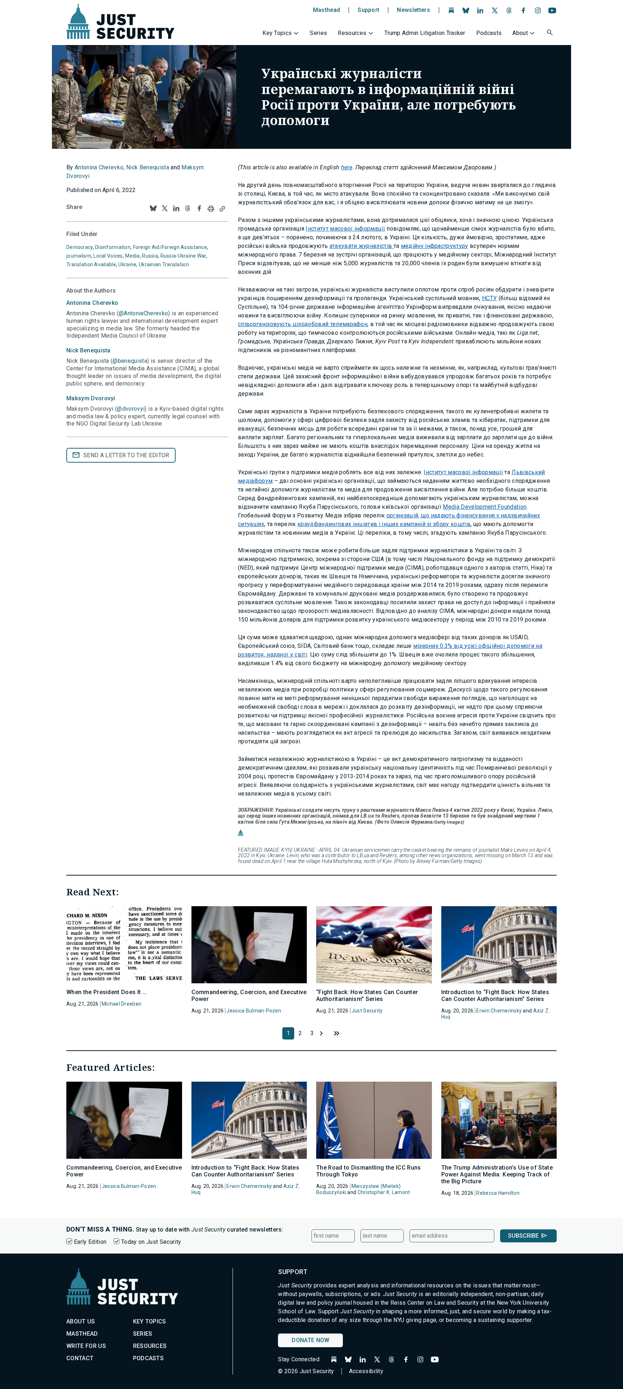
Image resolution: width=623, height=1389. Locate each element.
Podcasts (489, 33)
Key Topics (277, 33)
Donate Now (310, 1340)
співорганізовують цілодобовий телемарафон (302, 324)
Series (318, 33)
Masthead (326, 10)
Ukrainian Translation (164, 264)
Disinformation (113, 247)
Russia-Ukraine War (183, 256)
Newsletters (413, 10)
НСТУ (489, 298)
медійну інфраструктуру (434, 245)
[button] (550, 33)
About (520, 33)
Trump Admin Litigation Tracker (424, 33)
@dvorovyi (131, 408)
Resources (352, 33)
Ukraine (127, 264)
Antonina (92, 302)
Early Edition (90, 1241)
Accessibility (366, 1371)
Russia (150, 256)
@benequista (129, 360)
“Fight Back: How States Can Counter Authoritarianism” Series (367, 995)
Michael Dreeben (121, 1004)
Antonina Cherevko (99, 167)
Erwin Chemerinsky (499, 1011)
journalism (78, 256)
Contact (79, 1358)
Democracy (79, 247)
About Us (80, 1321)
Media (132, 256)
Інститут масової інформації (345, 228)
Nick (88, 350)
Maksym (90, 398)
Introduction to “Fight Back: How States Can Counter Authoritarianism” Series (495, 995)
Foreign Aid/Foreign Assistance (170, 247)
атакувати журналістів (362, 245)
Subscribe (523, 1235)
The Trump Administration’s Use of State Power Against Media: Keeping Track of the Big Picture (497, 1174)
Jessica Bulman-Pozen (253, 1011)
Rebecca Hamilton (497, 1193)
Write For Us (86, 1346)
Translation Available (91, 264)
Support (368, 10)
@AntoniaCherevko (143, 313)
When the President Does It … (106, 992)
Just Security (367, 1011)
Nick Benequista (147, 167)
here (346, 167)
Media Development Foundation (484, 506)
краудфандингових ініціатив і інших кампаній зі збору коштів (383, 524)
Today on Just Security (151, 1241)
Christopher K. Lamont (384, 1192)
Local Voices (108, 256)
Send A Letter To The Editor (126, 455)
